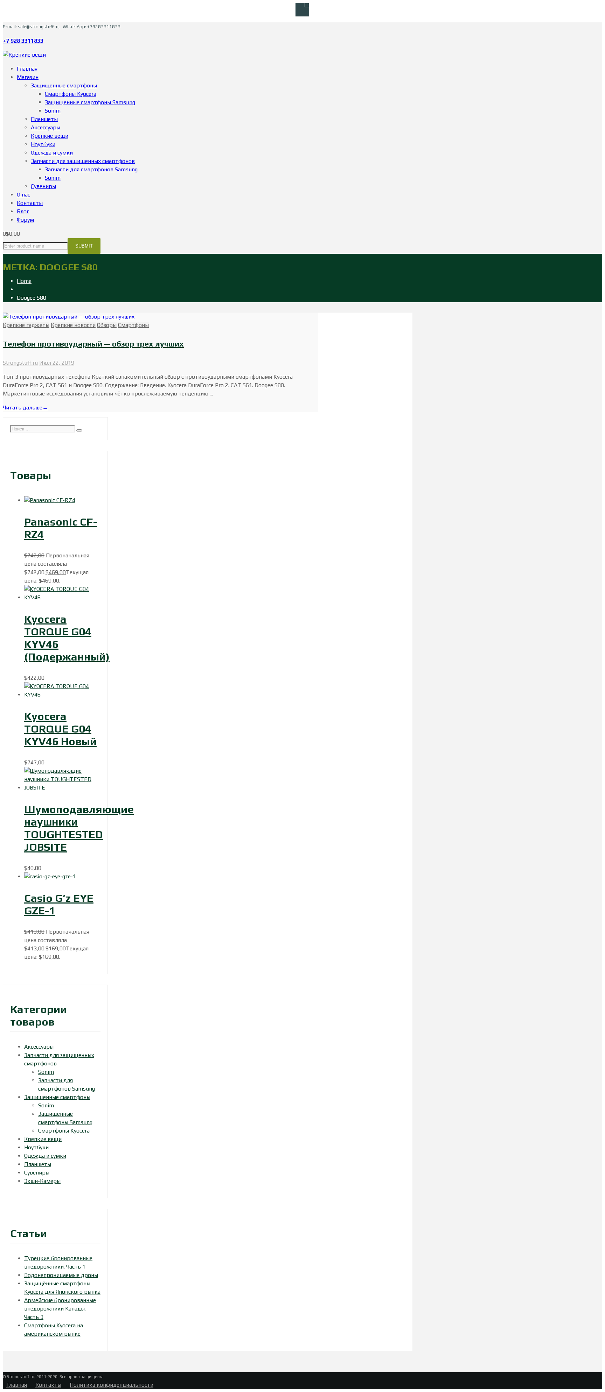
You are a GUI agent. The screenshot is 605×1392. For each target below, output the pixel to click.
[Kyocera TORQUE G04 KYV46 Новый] (62, 694)
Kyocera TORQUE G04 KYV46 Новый (60, 729)
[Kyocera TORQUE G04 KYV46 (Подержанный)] (62, 597)
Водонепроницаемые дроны (61, 1275)
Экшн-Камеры (42, 1181)
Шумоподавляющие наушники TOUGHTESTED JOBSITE (79, 828)
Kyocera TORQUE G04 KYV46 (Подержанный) (67, 638)
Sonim (46, 1072)
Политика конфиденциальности (111, 1385)
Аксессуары (39, 1046)
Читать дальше (25, 407)
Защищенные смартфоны (57, 1097)
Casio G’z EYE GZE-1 (58, 904)
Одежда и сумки (45, 1155)
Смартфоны (133, 325)
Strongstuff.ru (20, 362)
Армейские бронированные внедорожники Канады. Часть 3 (60, 1308)
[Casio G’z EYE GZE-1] (50, 876)
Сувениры (36, 1172)
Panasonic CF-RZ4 (60, 528)
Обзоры (107, 325)
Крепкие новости (73, 325)
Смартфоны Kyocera (64, 1130)
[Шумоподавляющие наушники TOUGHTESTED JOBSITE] (62, 787)
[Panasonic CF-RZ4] (49, 500)
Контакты (48, 1385)
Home (24, 281)
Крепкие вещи (43, 1139)
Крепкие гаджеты (26, 325)
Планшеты (37, 1164)
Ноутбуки (36, 1147)
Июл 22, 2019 (56, 362)
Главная (16, 1385)
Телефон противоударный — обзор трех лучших (93, 343)
